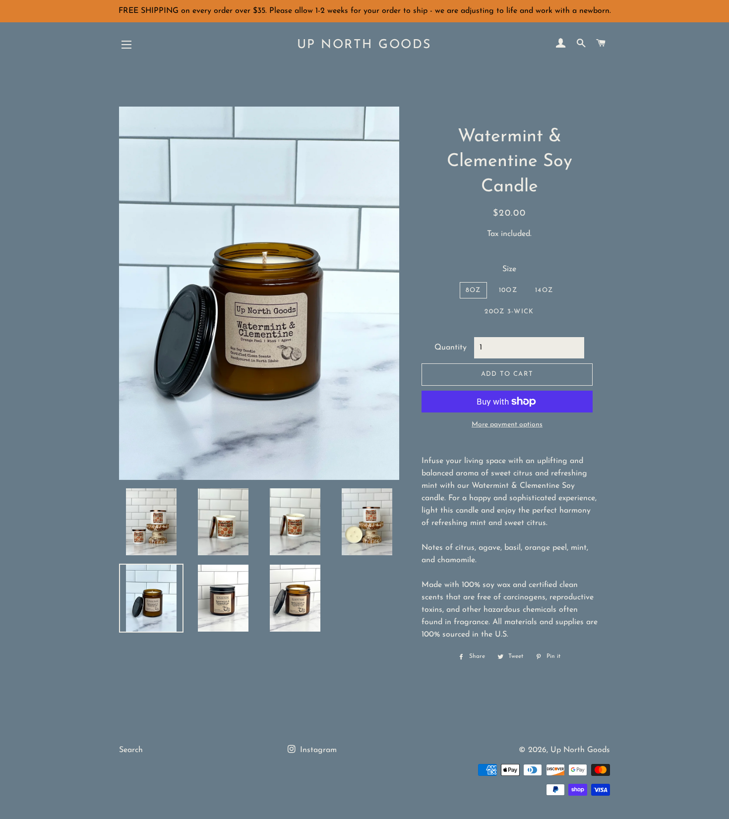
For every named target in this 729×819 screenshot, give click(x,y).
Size (509, 269)
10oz (508, 290)
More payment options (507, 424)
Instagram (317, 750)
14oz (544, 290)
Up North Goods (364, 45)
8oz (473, 290)
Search (131, 750)
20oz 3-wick (509, 311)
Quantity (450, 347)
